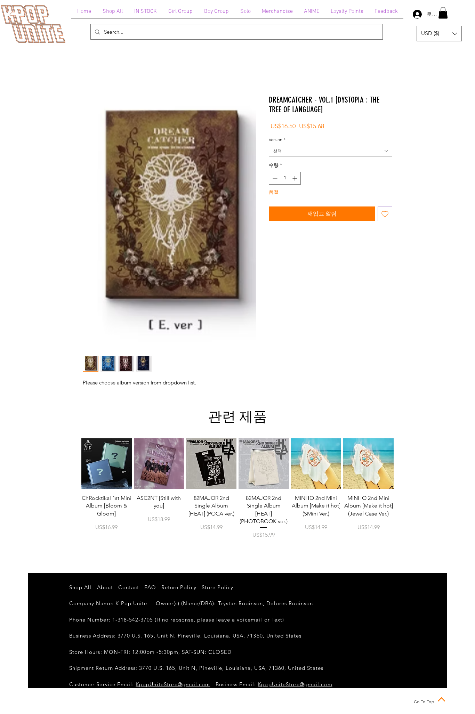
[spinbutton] (285, 178)
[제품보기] (106, 463)
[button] (443, 12)
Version (277, 139)
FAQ (150, 587)
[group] (237, 492)
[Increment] (295, 178)
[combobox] (330, 150)
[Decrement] (274, 178)
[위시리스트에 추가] (385, 213)
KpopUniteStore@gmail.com (173, 684)
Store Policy (218, 587)
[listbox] (439, 33)
